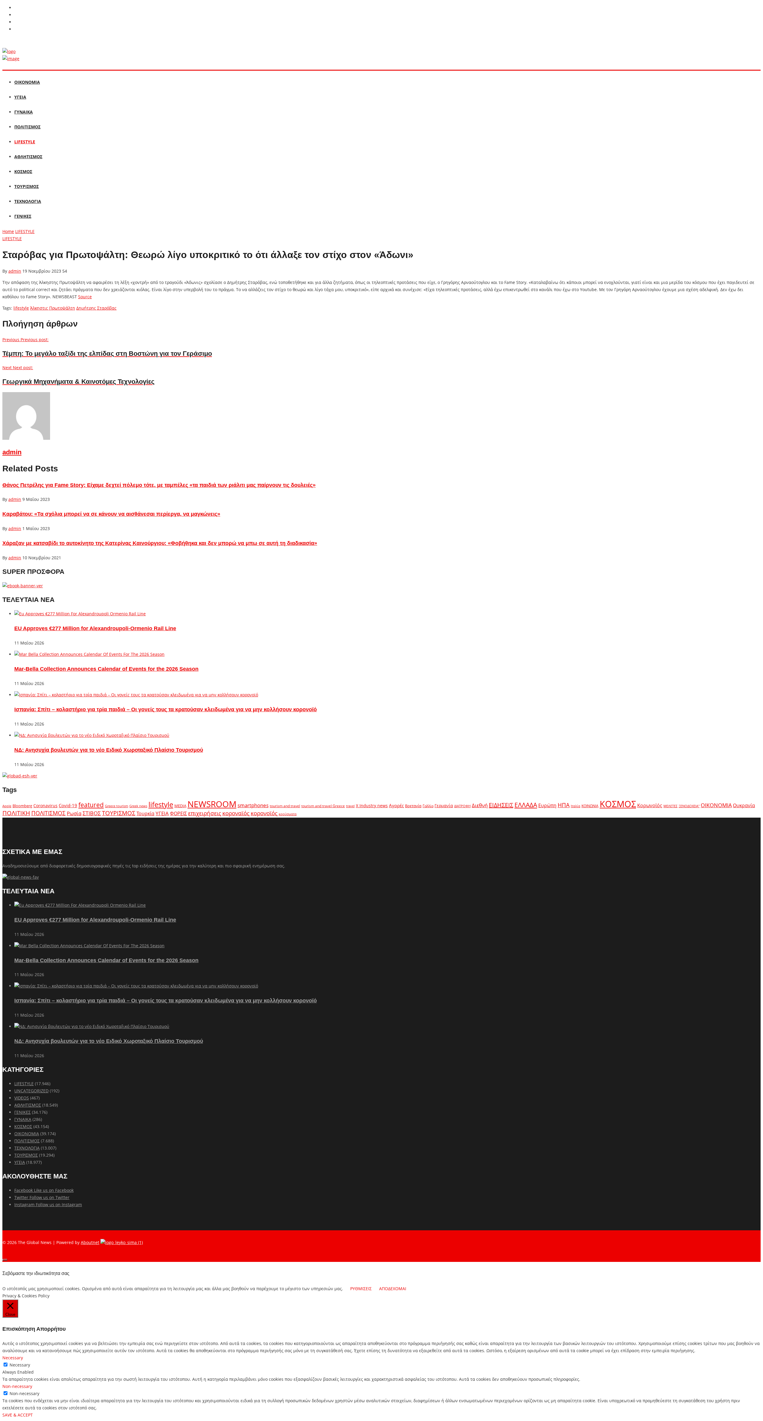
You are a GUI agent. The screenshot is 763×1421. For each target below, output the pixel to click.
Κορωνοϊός (649, 805)
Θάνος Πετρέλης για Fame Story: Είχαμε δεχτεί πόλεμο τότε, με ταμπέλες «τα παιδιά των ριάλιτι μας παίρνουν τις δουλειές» (159, 485)
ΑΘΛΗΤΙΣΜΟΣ (28, 156)
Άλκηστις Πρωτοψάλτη (52, 308)
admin (14, 271)
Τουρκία (145, 813)
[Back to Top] (4, 1260)
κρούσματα (288, 814)
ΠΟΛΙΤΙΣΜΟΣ (27, 127)
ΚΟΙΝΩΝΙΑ (589, 805)
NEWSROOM (211, 804)
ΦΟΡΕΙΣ (178, 813)
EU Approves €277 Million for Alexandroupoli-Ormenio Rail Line (95, 628)
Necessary (20, 1365)
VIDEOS (21, 1098)
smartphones (253, 805)
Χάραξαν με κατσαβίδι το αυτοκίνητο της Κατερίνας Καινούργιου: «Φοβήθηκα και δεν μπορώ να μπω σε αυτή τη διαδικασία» (159, 543)
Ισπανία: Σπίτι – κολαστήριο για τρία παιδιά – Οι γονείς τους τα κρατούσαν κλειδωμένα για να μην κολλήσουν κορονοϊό (165, 709)
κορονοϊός (264, 813)
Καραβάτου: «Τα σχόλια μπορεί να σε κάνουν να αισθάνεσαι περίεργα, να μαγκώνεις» (111, 514)
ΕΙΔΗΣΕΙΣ (501, 805)
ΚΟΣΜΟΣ (23, 171)
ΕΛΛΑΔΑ (525, 805)
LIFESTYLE (24, 142)
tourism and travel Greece (323, 805)
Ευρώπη (547, 805)
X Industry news (372, 805)
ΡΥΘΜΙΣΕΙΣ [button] (361, 1288)
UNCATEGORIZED (31, 1091)
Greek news (138, 806)
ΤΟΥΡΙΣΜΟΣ (26, 186)
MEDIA (180, 805)
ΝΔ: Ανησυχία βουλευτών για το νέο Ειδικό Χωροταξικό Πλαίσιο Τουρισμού (108, 750)
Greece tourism (116, 806)
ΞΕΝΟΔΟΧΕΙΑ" (689, 806)
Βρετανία (413, 805)
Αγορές (396, 805)
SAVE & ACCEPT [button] (17, 1415)
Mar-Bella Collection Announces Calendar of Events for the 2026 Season (106, 669)
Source (85, 296)
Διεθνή (480, 805)
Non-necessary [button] (17, 1386)
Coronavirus (45, 805)
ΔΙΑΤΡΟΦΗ (462, 806)
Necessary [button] (12, 1358)
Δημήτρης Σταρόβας (96, 308)
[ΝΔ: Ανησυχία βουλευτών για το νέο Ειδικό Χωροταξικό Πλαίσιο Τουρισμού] (91, 735)
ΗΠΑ (564, 805)
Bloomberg (22, 805)
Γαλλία (428, 805)
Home (8, 231)
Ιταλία (575, 806)
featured (91, 805)
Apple (6, 806)
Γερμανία (444, 805)
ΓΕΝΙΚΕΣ (22, 216)
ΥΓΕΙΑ (20, 97)
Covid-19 (68, 805)
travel (350, 806)
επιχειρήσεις (204, 813)
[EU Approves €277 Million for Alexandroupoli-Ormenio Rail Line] (80, 613)
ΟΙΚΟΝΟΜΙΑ (27, 82)
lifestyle (21, 308)
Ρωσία (74, 813)
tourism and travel (285, 805)
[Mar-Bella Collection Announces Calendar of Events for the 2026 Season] (89, 654)
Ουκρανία (744, 805)
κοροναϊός (235, 813)
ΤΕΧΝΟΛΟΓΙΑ (27, 201)
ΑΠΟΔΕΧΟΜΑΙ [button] (392, 1288)
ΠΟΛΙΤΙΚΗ (16, 813)
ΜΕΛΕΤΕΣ (670, 806)
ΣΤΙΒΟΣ (92, 813)
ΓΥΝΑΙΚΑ (23, 112)
